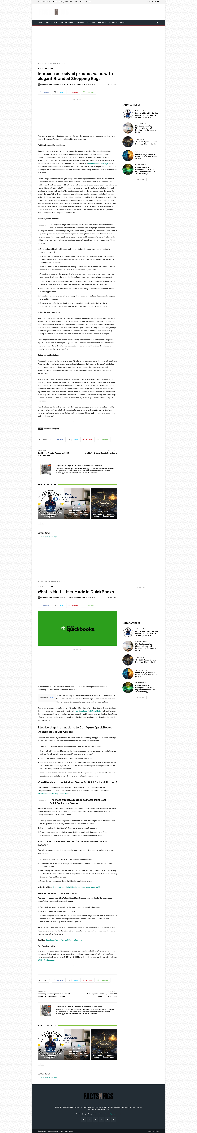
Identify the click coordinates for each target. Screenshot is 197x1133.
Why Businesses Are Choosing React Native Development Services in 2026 (77, 514)
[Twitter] (152, 1)
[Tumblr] (107, 1119)
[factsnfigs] (54, 11)
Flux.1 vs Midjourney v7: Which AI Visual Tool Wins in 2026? (146, 157)
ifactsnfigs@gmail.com (113, 1114)
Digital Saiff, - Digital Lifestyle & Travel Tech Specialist (64, 84)
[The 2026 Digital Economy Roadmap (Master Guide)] (104, 503)
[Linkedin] (95, 1119)
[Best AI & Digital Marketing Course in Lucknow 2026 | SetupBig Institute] (51, 503)
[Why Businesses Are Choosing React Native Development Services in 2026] (77, 503)
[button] (156, 22)
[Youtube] (158, 1)
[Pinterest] (101, 1119)
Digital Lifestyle (48, 63)
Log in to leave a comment (47, 537)
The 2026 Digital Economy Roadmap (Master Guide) (104, 516)
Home (40, 63)
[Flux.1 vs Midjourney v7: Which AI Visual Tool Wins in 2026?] (127, 155)
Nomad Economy (140, 164)
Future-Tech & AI (141, 152)
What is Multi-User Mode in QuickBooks (101, 453)
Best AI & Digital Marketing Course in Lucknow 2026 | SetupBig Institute (50, 515)
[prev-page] (39, 523)
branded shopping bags (51, 428)
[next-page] (42, 523)
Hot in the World (59, 63)
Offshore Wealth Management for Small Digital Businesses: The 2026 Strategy (145, 170)
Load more (140, 179)
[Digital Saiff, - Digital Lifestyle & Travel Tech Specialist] (39, 84)
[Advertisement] (117, 11)
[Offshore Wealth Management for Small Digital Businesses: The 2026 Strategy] (127, 169)
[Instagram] (149, 1)
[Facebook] (147, 1)
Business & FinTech (77, 507)
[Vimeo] (155, 1)
